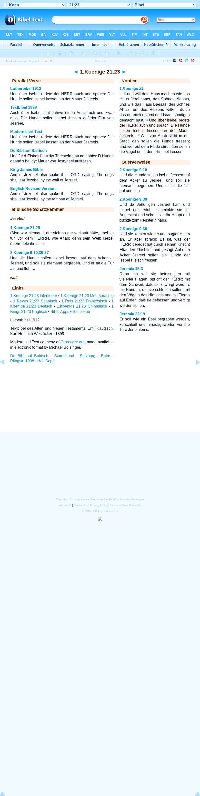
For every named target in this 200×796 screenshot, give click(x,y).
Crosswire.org (72, 342)
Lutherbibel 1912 (25, 88)
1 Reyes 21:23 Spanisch (35, 301)
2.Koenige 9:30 (133, 199)
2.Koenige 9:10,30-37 (29, 253)
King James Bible (26, 170)
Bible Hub (81, 311)
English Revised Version (33, 189)
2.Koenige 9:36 (133, 229)
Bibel (9, 61)
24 (138, 135)
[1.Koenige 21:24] (194, 373)
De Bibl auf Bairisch (28, 151)
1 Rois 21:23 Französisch (84, 301)
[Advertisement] (100, 402)
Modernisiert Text (26, 132)
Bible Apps (59, 311)
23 (147, 119)
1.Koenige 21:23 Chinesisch (82, 306)
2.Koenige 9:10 (133, 170)
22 (125, 93)
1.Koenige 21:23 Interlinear (33, 296)
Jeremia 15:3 (131, 269)
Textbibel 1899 (23, 107)
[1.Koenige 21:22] (6, 373)
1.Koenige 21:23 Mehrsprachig (87, 296)
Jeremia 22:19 (132, 314)
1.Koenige (20, 61)
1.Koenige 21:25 (25, 228)
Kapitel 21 (35, 61)
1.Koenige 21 (132, 88)
